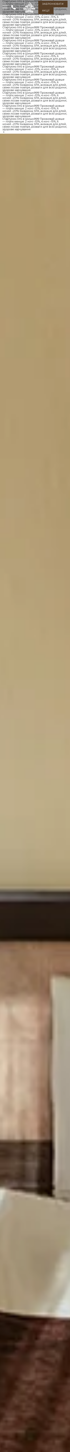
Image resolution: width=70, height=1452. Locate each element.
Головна (10, 18)
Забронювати (53, 3)
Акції (46, 10)
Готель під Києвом (28, 18)
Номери (46, 18)
